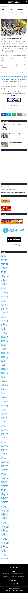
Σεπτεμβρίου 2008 (4, 533)
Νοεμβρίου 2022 (4, 309)
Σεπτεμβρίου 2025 (4, 268)
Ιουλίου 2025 (3, 269)
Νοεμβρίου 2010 (4, 498)
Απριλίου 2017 (4, 397)
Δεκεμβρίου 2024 (4, 279)
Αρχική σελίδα (4, 6)
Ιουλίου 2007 (3, 551)
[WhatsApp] (14, 114)
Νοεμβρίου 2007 (4, 546)
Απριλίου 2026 (4, 259)
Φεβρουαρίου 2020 (5, 352)
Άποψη (5, 108)
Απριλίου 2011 (4, 491)
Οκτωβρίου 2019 (4, 357)
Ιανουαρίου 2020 (4, 353)
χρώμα (9, 110)
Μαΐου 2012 (3, 474)
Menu (1, 1)
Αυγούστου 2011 (4, 486)
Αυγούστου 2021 (4, 328)
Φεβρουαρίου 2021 (5, 336)
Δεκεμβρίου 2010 (4, 497)
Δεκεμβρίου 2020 (4, 339)
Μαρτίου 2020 (4, 351)
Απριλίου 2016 (4, 412)
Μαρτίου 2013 (4, 461)
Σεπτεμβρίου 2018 (4, 374)
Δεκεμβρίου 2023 (4, 293)
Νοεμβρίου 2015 (4, 418)
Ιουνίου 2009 (3, 521)
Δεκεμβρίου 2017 (4, 386)
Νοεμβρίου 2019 (4, 356)
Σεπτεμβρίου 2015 (4, 421)
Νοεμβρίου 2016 (4, 404)
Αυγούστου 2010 (4, 502)
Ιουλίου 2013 (3, 456)
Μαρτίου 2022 (4, 319)
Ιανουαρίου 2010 (4, 511)
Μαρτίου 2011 (4, 493)
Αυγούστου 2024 (4, 284)
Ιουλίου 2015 (3, 424)
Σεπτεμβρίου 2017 (4, 390)
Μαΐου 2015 (3, 426)
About (10, 590)
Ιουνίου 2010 (3, 505)
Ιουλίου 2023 (3, 299)
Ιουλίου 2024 (3, 285)
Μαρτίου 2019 (4, 367)
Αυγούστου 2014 (4, 438)
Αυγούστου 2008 (4, 534)
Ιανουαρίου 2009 (4, 527)
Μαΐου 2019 (3, 364)
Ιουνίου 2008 (3, 537)
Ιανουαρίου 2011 (4, 495)
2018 (9, 6)
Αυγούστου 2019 (4, 360)
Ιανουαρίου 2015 (4, 432)
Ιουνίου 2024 (3, 287)
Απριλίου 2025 (4, 273)
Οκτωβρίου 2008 (4, 531)
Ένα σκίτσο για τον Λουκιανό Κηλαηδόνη (9, 189)
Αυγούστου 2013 (4, 454)
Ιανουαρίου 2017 (4, 401)
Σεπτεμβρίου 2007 (4, 549)
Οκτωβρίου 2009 (4, 515)
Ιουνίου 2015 (3, 425)
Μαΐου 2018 (3, 380)
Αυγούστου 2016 (4, 408)
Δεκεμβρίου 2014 (4, 433)
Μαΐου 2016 (3, 410)
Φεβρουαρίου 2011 (5, 494)
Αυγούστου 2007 (4, 550)
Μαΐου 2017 (3, 396)
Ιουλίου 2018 (3, 377)
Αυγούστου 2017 (4, 392)
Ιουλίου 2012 (3, 472)
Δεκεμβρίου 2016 (4, 402)
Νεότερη (3, 117)
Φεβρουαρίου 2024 (5, 291)
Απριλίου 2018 (4, 381)
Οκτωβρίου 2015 (4, 420)
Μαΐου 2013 (3, 458)
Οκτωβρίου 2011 (4, 484)
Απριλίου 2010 (4, 507)
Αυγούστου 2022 (4, 313)
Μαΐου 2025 (3, 272)
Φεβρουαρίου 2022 (5, 320)
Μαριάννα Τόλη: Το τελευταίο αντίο (17, 133)
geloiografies (13, 110)
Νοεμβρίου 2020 (4, 340)
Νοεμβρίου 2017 (4, 388)
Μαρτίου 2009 (4, 525)
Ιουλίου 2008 (3, 535)
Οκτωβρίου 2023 (4, 296)
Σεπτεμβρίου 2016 (4, 406)
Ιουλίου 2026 (3, 256)
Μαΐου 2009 (3, 522)
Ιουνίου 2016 (3, 409)
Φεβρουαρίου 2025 (5, 276)
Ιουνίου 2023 (3, 300)
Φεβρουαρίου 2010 (5, 510)
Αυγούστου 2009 (4, 518)
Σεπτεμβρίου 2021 (4, 327)
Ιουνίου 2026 (3, 258)
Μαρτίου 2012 (4, 477)
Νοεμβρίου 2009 (4, 514)
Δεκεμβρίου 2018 (4, 370)
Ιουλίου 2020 (3, 345)
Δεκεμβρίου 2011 (4, 481)
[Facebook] (3, 114)
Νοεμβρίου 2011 (4, 482)
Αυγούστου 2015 (4, 422)
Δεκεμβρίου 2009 (4, 513)
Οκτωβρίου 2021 (4, 325)
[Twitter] (4, 14)
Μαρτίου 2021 (4, 335)
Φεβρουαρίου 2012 (5, 478)
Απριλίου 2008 (4, 539)
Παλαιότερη (23, 117)
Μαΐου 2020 (3, 348)
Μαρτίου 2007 (4, 557)
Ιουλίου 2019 (3, 361)
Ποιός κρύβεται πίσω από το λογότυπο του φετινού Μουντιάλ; (13, 192)
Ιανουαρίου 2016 (4, 416)
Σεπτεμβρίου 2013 (4, 453)
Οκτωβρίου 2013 (4, 452)
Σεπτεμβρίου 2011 (4, 485)
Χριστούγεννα (3, 110)
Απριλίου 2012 (4, 476)
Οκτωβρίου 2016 (4, 405)
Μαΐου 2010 (3, 506)
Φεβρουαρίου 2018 (5, 384)
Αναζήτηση (26, 1)
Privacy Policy (15, 590)
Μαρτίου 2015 (4, 429)
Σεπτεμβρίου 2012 (4, 469)
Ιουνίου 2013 (3, 457)
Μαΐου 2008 (3, 538)
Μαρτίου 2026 (4, 260)
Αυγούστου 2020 (4, 344)
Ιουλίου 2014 (3, 440)
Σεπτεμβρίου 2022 (4, 312)
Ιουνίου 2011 (3, 489)
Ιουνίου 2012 (3, 473)
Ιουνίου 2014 (3, 441)
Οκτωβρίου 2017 (4, 389)
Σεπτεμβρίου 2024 (4, 283)
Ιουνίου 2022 (3, 316)
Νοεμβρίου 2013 (4, 450)
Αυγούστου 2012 (4, 470)
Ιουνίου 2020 (3, 347)
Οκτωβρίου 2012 (4, 468)
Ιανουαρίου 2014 (4, 448)
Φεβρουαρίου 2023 (5, 305)
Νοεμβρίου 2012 (4, 466)
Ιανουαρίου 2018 (4, 385)
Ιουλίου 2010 (3, 503)
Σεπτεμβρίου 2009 (4, 517)
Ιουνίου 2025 (3, 271)
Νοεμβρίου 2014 (4, 434)
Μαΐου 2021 (3, 332)
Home (6, 590)
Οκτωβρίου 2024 (4, 281)
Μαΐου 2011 (3, 490)
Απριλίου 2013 (4, 460)
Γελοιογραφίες (10, 108)
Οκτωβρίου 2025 (4, 267)
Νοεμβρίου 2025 (4, 265)
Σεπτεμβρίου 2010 (4, 501)
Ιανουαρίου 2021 (4, 337)
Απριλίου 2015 (4, 428)
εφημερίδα (16, 108)
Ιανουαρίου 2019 (4, 369)
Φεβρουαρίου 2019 (5, 368)
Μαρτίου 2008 (4, 541)
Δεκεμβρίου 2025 (4, 264)
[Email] (6, 14)
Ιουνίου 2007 (3, 553)
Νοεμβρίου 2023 (4, 295)
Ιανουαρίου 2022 (4, 321)
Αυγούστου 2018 (4, 376)
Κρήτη (20, 108)
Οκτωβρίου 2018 (4, 373)
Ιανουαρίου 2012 (4, 480)
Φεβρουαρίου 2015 (5, 430)
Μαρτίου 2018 (4, 382)
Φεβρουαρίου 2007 (5, 558)
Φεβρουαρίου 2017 (5, 400)
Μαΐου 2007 (3, 554)
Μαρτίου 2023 (4, 304)
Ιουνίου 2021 (3, 331)
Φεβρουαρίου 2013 (5, 462)
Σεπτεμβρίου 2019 (4, 359)
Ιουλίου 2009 (3, 519)
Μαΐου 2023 (3, 301)
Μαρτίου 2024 (4, 289)
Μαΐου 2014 (3, 442)
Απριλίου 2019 (4, 365)
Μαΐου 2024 (3, 288)
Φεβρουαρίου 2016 (5, 414)
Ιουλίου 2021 (3, 329)
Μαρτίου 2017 (4, 398)
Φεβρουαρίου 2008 (5, 542)
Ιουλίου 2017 (3, 393)
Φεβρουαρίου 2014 (5, 446)
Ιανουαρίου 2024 (4, 292)
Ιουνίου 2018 (3, 378)
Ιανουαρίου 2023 (4, 307)
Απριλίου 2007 (4, 555)
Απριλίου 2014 (4, 444)
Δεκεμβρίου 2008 (4, 529)
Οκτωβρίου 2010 (4, 499)
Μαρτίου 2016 (4, 413)
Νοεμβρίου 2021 (4, 324)
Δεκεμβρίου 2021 (4, 323)
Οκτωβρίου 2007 (4, 547)
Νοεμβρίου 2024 (4, 280)
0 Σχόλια (22, 12)
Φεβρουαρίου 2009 (5, 526)
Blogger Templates (16, 588)
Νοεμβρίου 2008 (4, 530)
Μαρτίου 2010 (4, 509)
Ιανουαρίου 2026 (4, 263)
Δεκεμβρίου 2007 (4, 545)
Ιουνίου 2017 (3, 394)
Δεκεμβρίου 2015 (4, 417)
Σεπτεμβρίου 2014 (4, 437)
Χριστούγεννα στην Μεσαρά (15, 142)
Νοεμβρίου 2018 (4, 372)
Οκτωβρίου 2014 (4, 436)
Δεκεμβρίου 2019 (4, 355)
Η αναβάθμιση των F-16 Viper (16, 124)
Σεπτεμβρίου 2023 (4, 297)
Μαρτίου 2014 (4, 445)
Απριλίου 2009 (4, 523)
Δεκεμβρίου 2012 (4, 465)
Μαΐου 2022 (3, 317)
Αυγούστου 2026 (4, 255)
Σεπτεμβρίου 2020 (4, 343)
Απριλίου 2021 (4, 333)
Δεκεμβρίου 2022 (4, 308)
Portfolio (21, 590)
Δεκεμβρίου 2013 (4, 449)
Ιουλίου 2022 (3, 315)
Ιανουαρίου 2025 (4, 277)
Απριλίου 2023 (4, 303)
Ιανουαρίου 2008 (4, 543)
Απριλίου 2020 (4, 349)
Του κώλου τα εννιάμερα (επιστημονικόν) (9, 186)
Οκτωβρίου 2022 (4, 311)
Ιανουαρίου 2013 (4, 464)
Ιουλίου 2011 (3, 488)
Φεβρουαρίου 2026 (5, 262)
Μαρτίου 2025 (4, 275)
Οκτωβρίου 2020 (4, 341)
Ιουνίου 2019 (3, 363)
